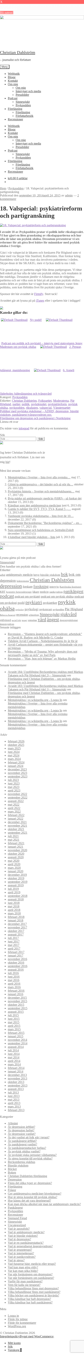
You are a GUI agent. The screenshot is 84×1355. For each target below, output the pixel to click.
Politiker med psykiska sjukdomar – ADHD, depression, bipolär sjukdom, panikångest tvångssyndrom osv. (39, 413)
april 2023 (14, 790)
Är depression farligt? (21, 1130)
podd (21, 603)
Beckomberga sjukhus (21, 1162)
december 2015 (17, 997)
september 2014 (17, 1043)
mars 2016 (14, 987)
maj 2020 (13, 860)
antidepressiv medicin (19, 574)
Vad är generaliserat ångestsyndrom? (30, 1246)
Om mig (13, 84)
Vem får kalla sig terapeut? (24, 1285)
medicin (44, 591)
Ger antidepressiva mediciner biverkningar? (34, 1193)
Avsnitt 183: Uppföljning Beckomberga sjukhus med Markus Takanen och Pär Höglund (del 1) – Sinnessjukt (45, 687)
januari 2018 (15, 920)
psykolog (19, 609)
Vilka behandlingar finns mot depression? (33, 1288)
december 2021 (17, 822)
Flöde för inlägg (18, 1319)
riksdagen (32, 407)
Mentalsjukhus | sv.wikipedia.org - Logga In (35, 700)
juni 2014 (14, 1054)
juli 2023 (13, 780)
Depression (15, 1179)
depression (11, 586)
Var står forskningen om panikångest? (31, 1277)
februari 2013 (16, 1110)
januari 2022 (15, 818)
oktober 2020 (16, 853)
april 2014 (14, 1061)
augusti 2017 (16, 934)
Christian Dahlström (17, 52)
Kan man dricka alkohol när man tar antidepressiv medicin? (44, 1204)
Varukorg (15, 1350)
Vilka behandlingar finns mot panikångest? (34, 1292)
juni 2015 (14, 1018)
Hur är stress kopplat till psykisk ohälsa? (32, 1197)
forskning (41, 586)
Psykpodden (23, 105)
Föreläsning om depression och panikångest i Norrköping (35, 418)
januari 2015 (15, 1036)
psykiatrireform (57, 404)
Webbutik (14, 73)
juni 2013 (14, 1096)
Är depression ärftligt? (21, 1126)
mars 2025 (14, 748)
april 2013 (14, 1103)
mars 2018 (14, 913)
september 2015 (17, 1008)
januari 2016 (15, 994)
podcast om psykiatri (27, 596)
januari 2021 (15, 846)
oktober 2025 (16, 744)
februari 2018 (16, 917)
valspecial (45, 407)
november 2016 (17, 959)
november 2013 (17, 1078)
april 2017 (14, 948)
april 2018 (14, 910)
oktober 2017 (16, 931)
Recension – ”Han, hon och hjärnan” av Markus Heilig (42, 658)
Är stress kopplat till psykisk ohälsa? (30, 1158)
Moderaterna (61, 400)
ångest (53, 619)
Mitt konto (14, 1343)
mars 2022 (14, 811)
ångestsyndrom (7, 624)
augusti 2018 (16, 899)
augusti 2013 (16, 1089)
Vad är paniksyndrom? (22, 1256)
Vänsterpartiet (61, 407)
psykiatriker (50, 602)
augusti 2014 (16, 1046)
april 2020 (14, 864)
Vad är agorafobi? (19, 1228)
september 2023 (17, 776)
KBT (2, 591)
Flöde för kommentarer (22, 1322)
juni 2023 (14, 783)
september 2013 (17, 1085)
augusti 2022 (16, 801)
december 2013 (17, 1075)
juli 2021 (13, 836)
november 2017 (17, 927)
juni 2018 (14, 903)
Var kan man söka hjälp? (23, 1270)
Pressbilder (22, 94)
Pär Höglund (74, 609)
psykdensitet (38, 404)
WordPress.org (17, 1326)
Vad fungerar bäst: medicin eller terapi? (32, 1263)
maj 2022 (13, 804)
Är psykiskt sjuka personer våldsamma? (32, 1155)
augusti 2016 (16, 969)
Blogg (11, 77)
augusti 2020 (16, 857)
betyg (36, 574)
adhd (2, 575)
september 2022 (17, 797)
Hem (3, 188)
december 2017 (17, 924)
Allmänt (13, 1123)
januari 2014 (15, 1071)
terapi (24, 620)
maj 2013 (13, 1099)
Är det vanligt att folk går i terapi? (28, 1137)
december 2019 (17, 874)
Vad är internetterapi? (21, 1253)
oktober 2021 (16, 829)
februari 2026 (16, 741)
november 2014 (17, 1039)
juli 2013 (13, 1092)
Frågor (12, 1190)
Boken (12, 1172)
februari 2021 (16, 843)
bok (64, 574)
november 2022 (17, 794)
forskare (28, 586)
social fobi (16, 620)
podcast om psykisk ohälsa (57, 596)
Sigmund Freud (17, 1218)
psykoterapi (45, 609)
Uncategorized (17, 1225)
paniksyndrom (56, 592)
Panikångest (15, 1207)
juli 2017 (13, 938)
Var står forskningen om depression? (30, 1274)
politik (25, 404)
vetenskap (32, 620)
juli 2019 (13, 888)
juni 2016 (14, 976)
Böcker (12, 1169)
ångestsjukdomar (69, 620)
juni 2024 (14, 751)
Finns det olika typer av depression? (30, 1183)
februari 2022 (16, 815)
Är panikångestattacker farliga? (27, 1148)
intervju (54, 586)
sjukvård (68, 614)
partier (16, 404)
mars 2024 (14, 759)
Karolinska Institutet (70, 586)
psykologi (31, 609)
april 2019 (14, 892)
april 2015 (14, 1025)
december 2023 (17, 769)
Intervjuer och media (28, 91)
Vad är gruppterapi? (20, 1249)
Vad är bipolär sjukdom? (23, 1235)
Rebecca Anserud (7, 615)
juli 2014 (13, 1050)
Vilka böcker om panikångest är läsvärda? (33, 1295)
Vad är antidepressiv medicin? (26, 1232)
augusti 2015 (16, 1011)
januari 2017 (15, 955)
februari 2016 (16, 990)
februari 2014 (16, 1068)
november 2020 (17, 850)
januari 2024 (15, 766)
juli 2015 (13, 1015)
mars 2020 (14, 867)
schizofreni (34, 615)
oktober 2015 (16, 1004)
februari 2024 (16, 762)
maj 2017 (13, 945)
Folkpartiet (45, 400)
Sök (10, 1346)
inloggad (24, 428)
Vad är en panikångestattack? (26, 1242)
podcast (7, 596)
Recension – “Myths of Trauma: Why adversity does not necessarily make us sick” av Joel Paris (42, 653)
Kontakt (13, 80)
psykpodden (16, 407)
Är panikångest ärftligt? (22, 1141)
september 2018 (17, 895)
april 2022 (14, 808)
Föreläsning (15, 108)
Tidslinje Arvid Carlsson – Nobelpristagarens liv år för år (43, 641)
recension (22, 614)
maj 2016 (13, 980)
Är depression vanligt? (22, 1134)
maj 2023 (13, 787)
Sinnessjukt (23, 101)
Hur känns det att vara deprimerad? (29, 1200)
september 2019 (17, 881)
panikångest (73, 591)
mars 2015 (14, 1029)
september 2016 (17, 966)
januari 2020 (15, 871)
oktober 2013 (16, 1082)
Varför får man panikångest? (25, 1281)
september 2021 (17, 832)
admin (69, 195)
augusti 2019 (16, 885)
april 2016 (14, 983)
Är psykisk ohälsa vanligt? (24, 1151)
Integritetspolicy (10, 1336)
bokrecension (23, 581)
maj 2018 (13, 906)
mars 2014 (14, 1064)
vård (42, 619)
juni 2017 (14, 941)
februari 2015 (16, 1032)
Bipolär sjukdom (18, 1165)
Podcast (12, 98)
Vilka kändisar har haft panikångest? (30, 1302)
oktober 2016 (16, 962)
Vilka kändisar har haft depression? (29, 1299)
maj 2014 (13, 1057)
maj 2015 (13, 1022)
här (7, 462)
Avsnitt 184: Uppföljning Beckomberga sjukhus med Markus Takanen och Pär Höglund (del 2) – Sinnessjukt (45, 673)
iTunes (40, 300)
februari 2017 (16, 952)
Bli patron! (6, 12)
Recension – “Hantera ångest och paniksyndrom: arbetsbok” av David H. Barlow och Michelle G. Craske (45, 635)
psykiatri (33, 602)
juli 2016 (13, 973)
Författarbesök (24, 115)
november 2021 (17, 825)
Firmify (38, 294)
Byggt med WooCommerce (37, 1336)
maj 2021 (13, 839)
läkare (35, 591)
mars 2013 (14, 1106)
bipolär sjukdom (50, 574)
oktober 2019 (16, 878)
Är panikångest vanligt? (22, 1144)
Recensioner (15, 119)
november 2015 (17, 1001)
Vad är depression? (19, 1239)
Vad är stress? (16, 1260)
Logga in (13, 1315)
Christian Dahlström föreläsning (27, 1176)
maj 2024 (13, 755)
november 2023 (17, 773)
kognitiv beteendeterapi (19, 592)
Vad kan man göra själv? (23, 1267)
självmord (5, 620)
